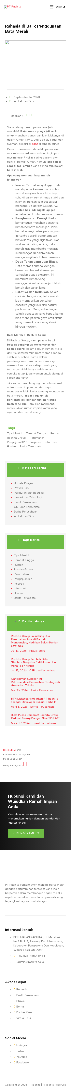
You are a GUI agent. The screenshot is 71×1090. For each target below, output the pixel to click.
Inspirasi (36, 442)
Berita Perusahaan (25, 511)
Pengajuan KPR (17, 442)
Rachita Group (16, 437)
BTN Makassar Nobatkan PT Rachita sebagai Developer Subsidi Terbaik (34, 700)
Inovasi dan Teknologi (28, 497)
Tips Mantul (14, 433)
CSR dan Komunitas (27, 507)
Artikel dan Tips (24, 101)
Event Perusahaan (25, 502)
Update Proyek (23, 483)
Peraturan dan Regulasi (29, 492)
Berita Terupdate (30, 446)
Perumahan (37, 437)
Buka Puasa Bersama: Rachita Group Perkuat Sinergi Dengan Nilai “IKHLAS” (35, 716)
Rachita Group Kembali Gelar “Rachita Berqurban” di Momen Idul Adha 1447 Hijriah (33, 662)
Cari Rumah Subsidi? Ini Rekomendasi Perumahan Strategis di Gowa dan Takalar (35, 682)
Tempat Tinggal (36, 433)
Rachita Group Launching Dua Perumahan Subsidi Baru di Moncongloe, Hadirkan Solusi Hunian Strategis (34, 641)
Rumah (55, 433)
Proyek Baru (22, 488)
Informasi (51, 442)
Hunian (11, 446)
